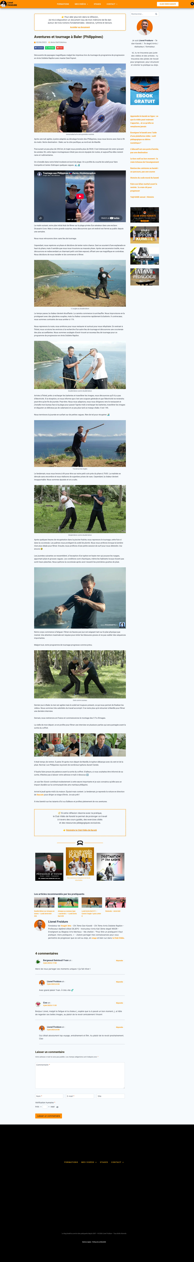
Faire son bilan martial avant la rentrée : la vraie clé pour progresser (143, 187)
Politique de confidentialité (99, 1242)
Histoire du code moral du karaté (144, 178)
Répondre (119, 961)
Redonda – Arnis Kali (112, 911)
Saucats (40, 795)
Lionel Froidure (54, 981)
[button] (192, 3)
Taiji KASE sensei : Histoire (142, 197)
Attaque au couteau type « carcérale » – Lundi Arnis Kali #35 (67, 913)
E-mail (70, 1096)
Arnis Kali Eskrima (58, 42)
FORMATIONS (63, 4)
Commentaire (43, 1065)
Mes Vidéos (80, 4)
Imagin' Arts (66, 926)
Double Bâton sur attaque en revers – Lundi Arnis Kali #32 (44, 913)
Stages (97, 4)
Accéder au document (80, 27)
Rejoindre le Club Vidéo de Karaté (81, 830)
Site (99, 1096)
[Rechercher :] (144, 14)
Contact (111, 4)
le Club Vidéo (118, 938)
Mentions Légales (86, 1242)
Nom (39, 1096)
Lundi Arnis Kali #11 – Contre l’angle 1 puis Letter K (91, 913)
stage (94, 938)
